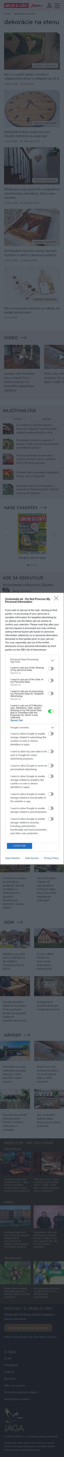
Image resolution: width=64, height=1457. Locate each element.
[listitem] (32, 660)
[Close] (57, 599)
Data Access (32, 858)
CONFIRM (19, 846)
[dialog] (32, 729)
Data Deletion (12, 858)
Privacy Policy (51, 858)
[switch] (51, 668)
